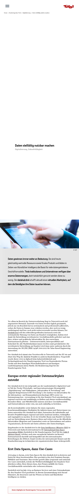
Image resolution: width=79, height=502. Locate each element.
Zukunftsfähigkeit (35, 149)
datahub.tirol (13, 333)
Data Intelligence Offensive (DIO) (54, 428)
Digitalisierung (21, 149)
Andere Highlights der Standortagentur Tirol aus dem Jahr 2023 (31, 490)
